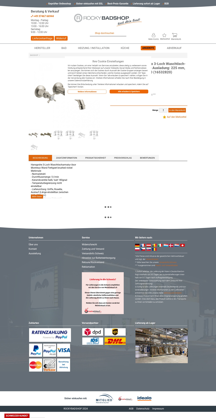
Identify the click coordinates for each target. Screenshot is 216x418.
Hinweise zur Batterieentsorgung (98, 257)
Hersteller (42, 48)
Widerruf (61, 38)
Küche (125, 48)
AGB (131, 408)
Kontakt (33, 249)
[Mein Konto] (154, 34)
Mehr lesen (37, 196)
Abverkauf (174, 48)
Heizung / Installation (93, 48)
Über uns (33, 244)
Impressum (158, 408)
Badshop (34, 55)
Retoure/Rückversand (93, 262)
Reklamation (88, 266)
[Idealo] (144, 398)
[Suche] (93, 33)
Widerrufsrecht (89, 244)
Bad (64, 48)
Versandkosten (152, 259)
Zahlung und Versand (93, 249)
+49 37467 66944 (43, 16)
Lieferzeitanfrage (42, 38)
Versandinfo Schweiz (93, 253)
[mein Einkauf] (125, 398)
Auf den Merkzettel (176, 117)
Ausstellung (35, 253)
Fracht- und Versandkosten (166, 265)
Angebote (148, 48)
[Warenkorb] (176, 34)
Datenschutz (142, 408)
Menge (155, 110)
